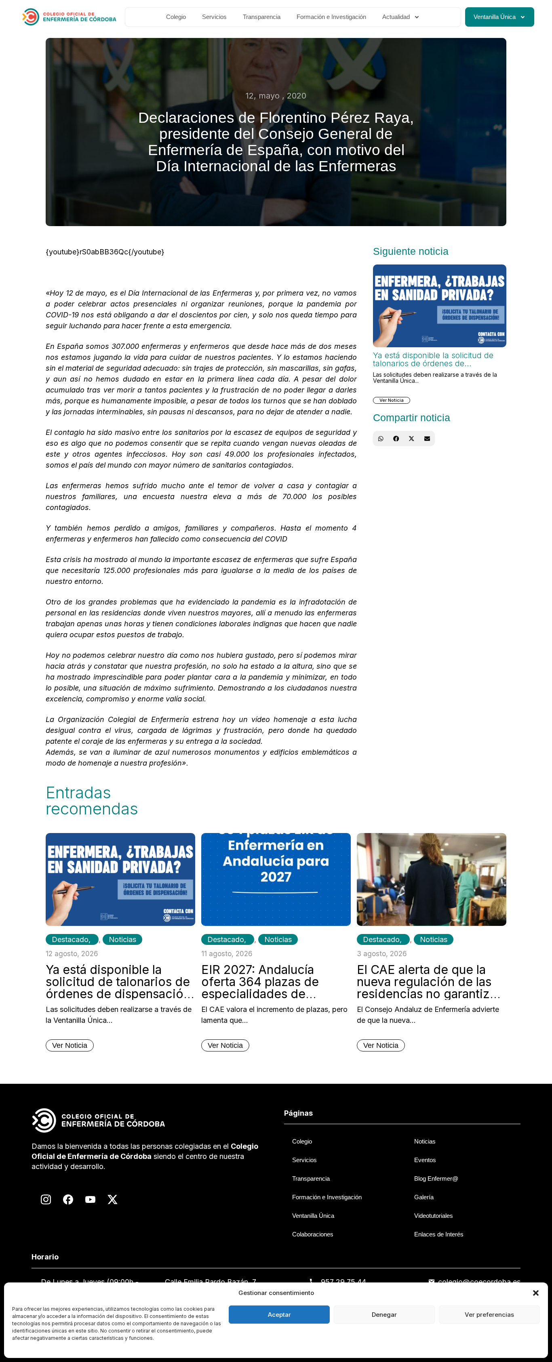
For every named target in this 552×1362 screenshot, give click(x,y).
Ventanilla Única (495, 16)
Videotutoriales (433, 1215)
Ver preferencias (489, 1314)
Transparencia (261, 16)
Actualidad (396, 16)
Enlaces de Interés (439, 1234)
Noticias (122, 939)
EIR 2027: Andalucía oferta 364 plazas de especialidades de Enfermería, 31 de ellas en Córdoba (274, 993)
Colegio (176, 16)
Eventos (425, 1159)
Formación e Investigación (331, 16)
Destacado (70, 939)
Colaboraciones (312, 1234)
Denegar (384, 1314)
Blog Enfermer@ (436, 1178)
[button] (536, 1293)
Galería (424, 1197)
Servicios (214, 16)
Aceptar (279, 1314)
